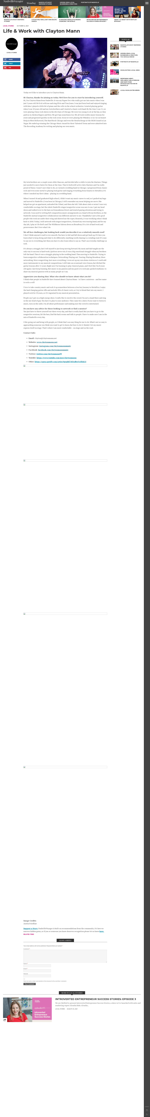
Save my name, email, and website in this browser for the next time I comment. (45, 981)
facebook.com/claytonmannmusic (53, 350)
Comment (26, 949)
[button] (147, 3)
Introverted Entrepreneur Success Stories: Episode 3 (95, 999)
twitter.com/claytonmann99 (49, 354)
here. (101, 931)
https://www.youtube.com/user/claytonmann (56, 358)
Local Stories (8, 26)
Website (25, 974)
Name (25, 963)
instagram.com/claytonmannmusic (55, 346)
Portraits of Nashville (90, 2)
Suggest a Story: (30, 928)
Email (25, 968)
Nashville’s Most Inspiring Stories (45, 3)
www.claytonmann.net (47, 342)
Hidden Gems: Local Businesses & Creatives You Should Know (68, 4)
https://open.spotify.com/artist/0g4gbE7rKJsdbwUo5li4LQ (60, 361)
